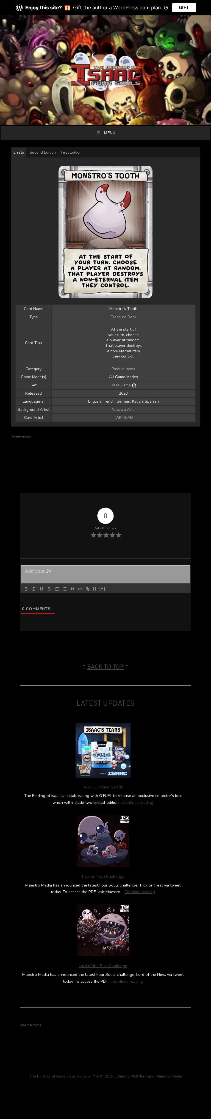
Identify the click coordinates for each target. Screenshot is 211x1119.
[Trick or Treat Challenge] (103, 842)
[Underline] (41, 589)
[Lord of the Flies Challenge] (103, 931)
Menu (109, 133)
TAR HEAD (123, 417)
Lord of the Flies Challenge (103, 965)
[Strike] (49, 589)
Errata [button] (18, 152)
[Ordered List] (57, 589)
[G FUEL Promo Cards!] (103, 751)
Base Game (121, 385)
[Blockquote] (72, 589)
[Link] (87, 589)
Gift (184, 7)
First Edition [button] (71, 152)
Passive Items (123, 369)
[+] (102, 588)
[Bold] (26, 589)
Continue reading (138, 802)
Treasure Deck (123, 317)
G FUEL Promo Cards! (103, 787)
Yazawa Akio (123, 409)
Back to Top (105, 667)
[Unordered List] (64, 589)
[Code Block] (80, 589)
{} (95, 588)
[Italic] (34, 589)
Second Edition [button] (43, 152)
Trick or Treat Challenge (102, 876)
